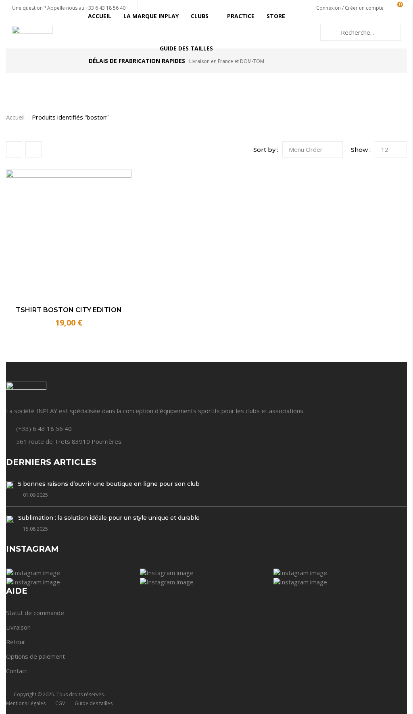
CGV (60, 703)
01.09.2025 (35, 494)
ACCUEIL (99, 16)
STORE (276, 16)
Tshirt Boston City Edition (69, 310)
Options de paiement (35, 656)
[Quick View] (115, 283)
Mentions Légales (26, 703)
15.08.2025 (35, 528)
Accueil (15, 117)
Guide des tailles (94, 703)
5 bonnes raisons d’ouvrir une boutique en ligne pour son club (109, 483)
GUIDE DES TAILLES (186, 48)
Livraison (18, 627)
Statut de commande (35, 613)
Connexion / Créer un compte (350, 7)
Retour (15, 642)
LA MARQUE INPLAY (151, 16)
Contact (16, 671)
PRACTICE (240, 16)
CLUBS (200, 16)
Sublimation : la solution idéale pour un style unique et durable (109, 517)
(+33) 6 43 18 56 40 (44, 428)
